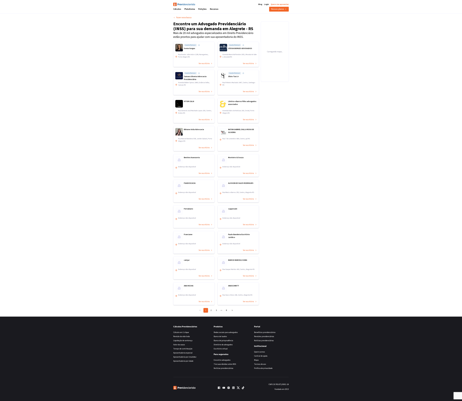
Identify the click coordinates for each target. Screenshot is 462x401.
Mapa (256, 360)
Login (266, 4)
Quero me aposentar (280, 4)
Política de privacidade (263, 368)
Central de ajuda (260, 356)
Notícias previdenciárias (223, 368)
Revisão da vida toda (181, 336)
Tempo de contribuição (182, 349)
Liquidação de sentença (182, 340)
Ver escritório (204, 63)
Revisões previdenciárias (264, 336)
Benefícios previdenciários (265, 332)
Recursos (214, 9)
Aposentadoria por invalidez (184, 357)
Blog (260, 4)
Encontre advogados (222, 360)
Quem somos (259, 352)
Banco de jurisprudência (223, 340)
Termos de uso (260, 364)
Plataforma (189, 9)
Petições (202, 9)
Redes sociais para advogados (226, 332)
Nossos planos (277, 9)
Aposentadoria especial (182, 353)
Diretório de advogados (223, 345)
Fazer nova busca (183, 17)
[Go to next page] (231, 310)
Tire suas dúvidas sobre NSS (225, 364)
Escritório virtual (221, 349)
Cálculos (177, 9)
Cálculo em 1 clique (181, 332)
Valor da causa (179, 345)
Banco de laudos (220, 336)
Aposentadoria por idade (183, 361)
